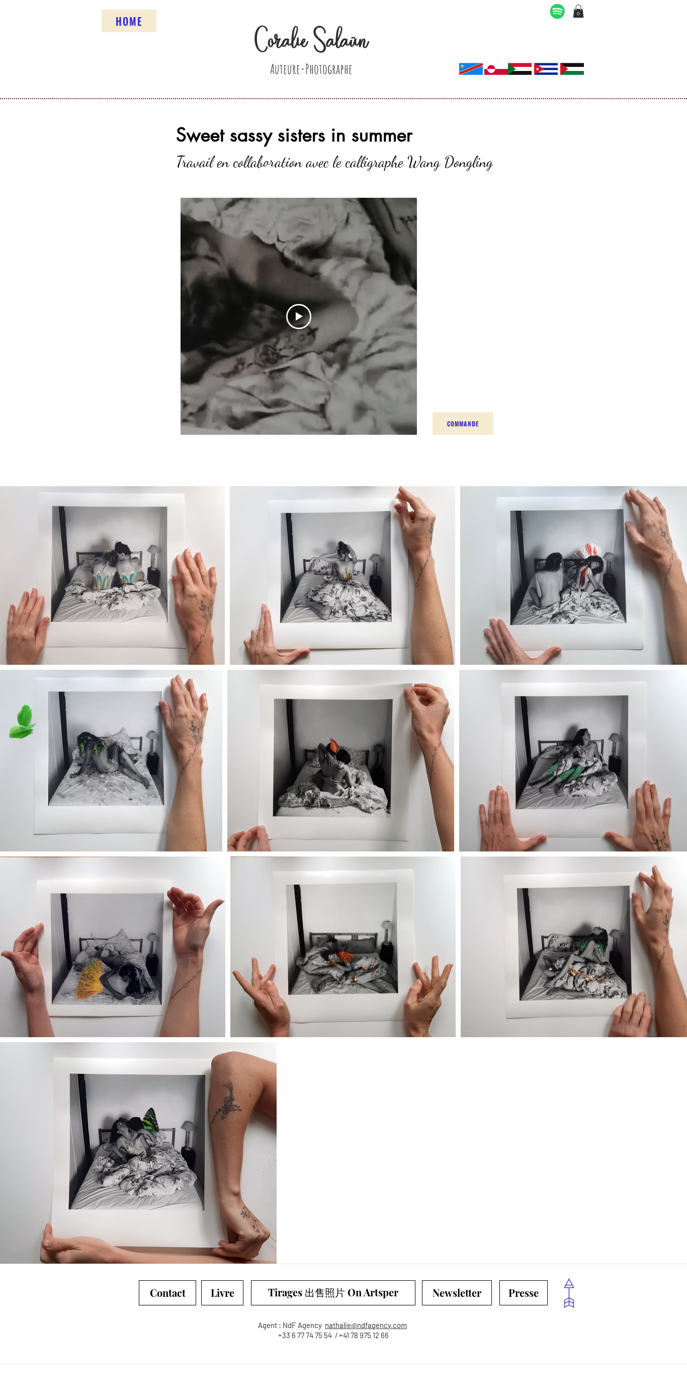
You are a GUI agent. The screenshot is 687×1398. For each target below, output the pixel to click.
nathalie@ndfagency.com (366, 1325)
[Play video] (298, 316)
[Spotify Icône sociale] (557, 11)
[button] (578, 11)
